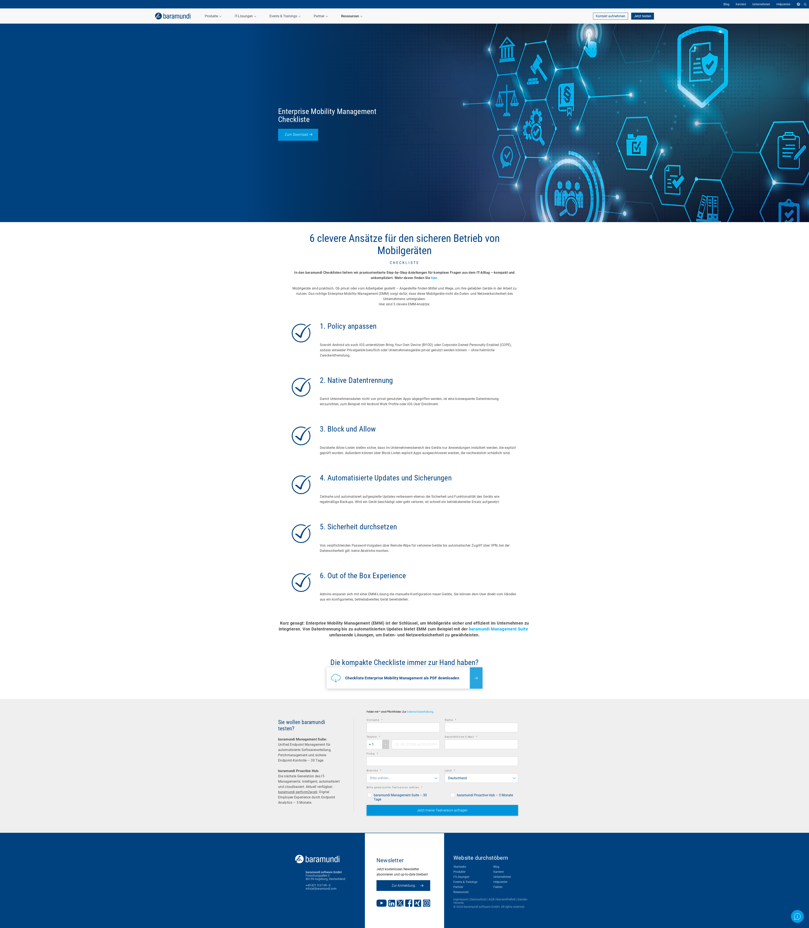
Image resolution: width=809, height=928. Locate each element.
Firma (378, 754)
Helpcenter (500, 882)
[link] (172, 16)
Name (456, 720)
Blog (496, 866)
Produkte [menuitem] (212, 16)
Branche (380, 771)
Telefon (379, 737)
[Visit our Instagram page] (426, 904)
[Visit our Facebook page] (409, 904)
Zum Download (296, 135)
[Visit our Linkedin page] (391, 904)
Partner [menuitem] (319, 16)
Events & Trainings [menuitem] (283, 16)
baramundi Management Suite (498, 629)
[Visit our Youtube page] (381, 903)
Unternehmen (502, 876)
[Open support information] (797, 916)
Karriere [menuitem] (741, 4)
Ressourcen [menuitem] (350, 16)
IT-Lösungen (461, 876)
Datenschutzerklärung (420, 711)
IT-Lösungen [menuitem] (244, 16)
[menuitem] (799, 4)
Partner (458, 887)
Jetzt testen (642, 16)
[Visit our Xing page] (417, 904)
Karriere (498, 871)
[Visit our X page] (400, 903)
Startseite (459, 866)
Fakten (497, 887)
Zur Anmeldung (403, 886)
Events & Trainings (465, 882)
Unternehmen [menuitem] (761, 4)
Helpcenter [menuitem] (783, 4)
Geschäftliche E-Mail (467, 737)
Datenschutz (478, 899)
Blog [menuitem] (726, 4)
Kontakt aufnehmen (610, 16)
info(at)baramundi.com (321, 888)
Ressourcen (461, 892)
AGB (491, 899)
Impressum (460, 899)
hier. (434, 278)
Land (456, 771)
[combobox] (378, 744)
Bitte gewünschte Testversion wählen (400, 788)
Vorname (380, 720)
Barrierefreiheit (506, 899)
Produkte (459, 871)
